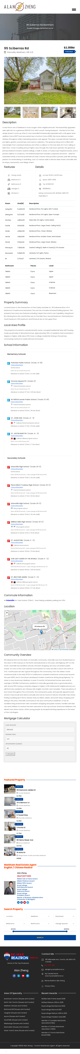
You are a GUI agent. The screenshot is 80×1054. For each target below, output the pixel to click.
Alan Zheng (22, 873)
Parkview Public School (20, 363)
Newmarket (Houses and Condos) (16, 1027)
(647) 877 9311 (24, 876)
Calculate (10, 754)
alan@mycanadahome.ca (54, 969)
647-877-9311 (50, 965)
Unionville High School (20, 467)
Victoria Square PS (18, 381)
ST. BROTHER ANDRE (19, 577)
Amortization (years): (14, 744)
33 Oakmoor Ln (23, 803)
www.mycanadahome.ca (54, 976)
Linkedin (18, 902)
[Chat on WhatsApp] (2, 1051)
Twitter (27, 902)
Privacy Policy (50, 986)
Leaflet (55, 649)
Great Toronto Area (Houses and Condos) (19, 1030)
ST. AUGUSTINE (17, 540)
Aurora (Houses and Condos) (14, 1016)
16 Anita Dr (21, 852)
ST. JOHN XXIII (16, 418)
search (40, 937)
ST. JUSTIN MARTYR (19, 433)
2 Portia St (21, 828)
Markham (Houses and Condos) (15, 1006)
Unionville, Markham (16, 52)
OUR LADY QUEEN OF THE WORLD (24, 559)
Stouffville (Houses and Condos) (16, 1020)
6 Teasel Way (22, 815)
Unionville (10, 600)
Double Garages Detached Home (40, 26)
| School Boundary (17, 365)
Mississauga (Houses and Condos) (16, 1023)
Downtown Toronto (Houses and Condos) (19, 999)
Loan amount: (11, 725)
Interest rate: (11, 734)
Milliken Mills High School (21, 522)
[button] (41, 632)
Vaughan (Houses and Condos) (15, 1013)
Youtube (24, 902)
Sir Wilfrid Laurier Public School (24, 400)
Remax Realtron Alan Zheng (55, 981)
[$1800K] (67, 931)
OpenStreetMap (63, 649)
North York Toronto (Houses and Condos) (19, 1002)
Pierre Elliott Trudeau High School (25, 485)
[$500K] (13, 931)
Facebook (21, 902)
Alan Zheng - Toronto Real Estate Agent (39, 1046)
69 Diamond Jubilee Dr (26, 790)
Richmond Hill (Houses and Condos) (17, 1009)
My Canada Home (51, 974)
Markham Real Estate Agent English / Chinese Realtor (20, 866)
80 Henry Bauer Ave (25, 840)
